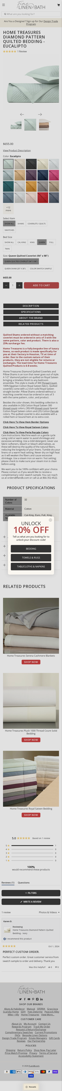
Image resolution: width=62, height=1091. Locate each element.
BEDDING (31, 548)
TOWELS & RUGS (31, 557)
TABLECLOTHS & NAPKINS (31, 566)
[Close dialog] (50, 520)
